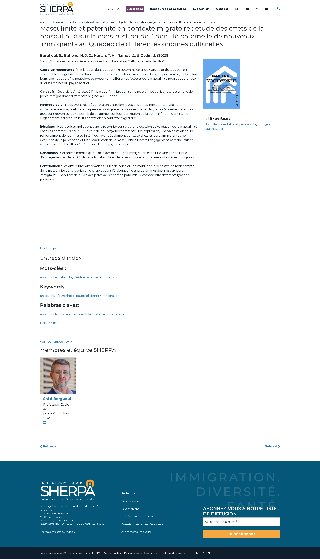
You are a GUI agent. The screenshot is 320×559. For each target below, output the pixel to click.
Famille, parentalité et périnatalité (231, 124)
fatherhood (66, 296)
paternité (65, 277)
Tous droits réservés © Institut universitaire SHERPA (70, 553)
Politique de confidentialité (140, 553)
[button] (278, 8)
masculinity (48, 296)
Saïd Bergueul (57, 399)
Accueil (44, 22)
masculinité (48, 277)
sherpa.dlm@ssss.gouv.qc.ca (57, 531)
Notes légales (112, 553)
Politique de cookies (173, 553)
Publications (91, 22)
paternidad (69, 314)
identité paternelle (87, 277)
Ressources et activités (168, 9)
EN (237, 9)
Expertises (135, 9)
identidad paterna (92, 314)
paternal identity (88, 296)
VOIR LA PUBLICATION (55, 341)
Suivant (271, 446)
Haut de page (50, 248)
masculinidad (50, 314)
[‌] (203, 553)
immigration (111, 277)
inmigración (115, 314)
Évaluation (201, 9)
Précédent (51, 446)
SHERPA (114, 9)
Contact (222, 9)
